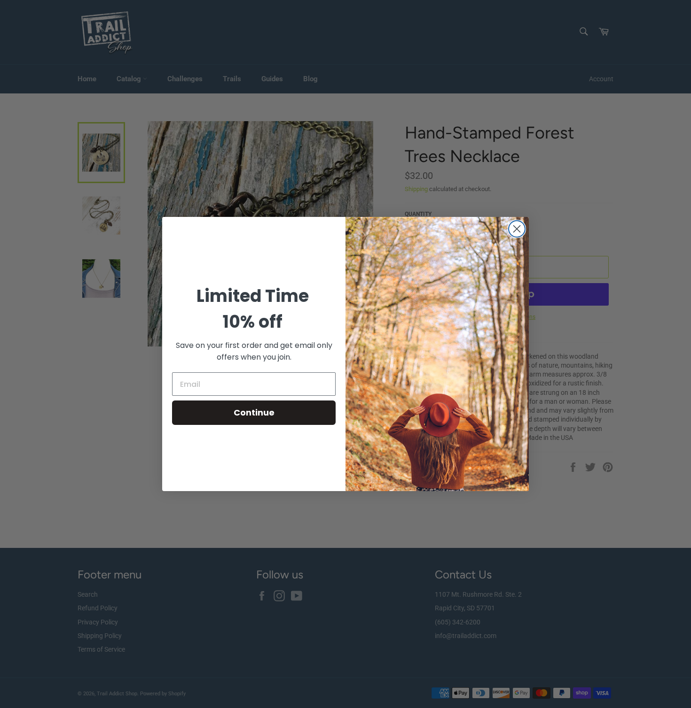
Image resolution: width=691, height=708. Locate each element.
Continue (254, 412)
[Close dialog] (517, 229)
